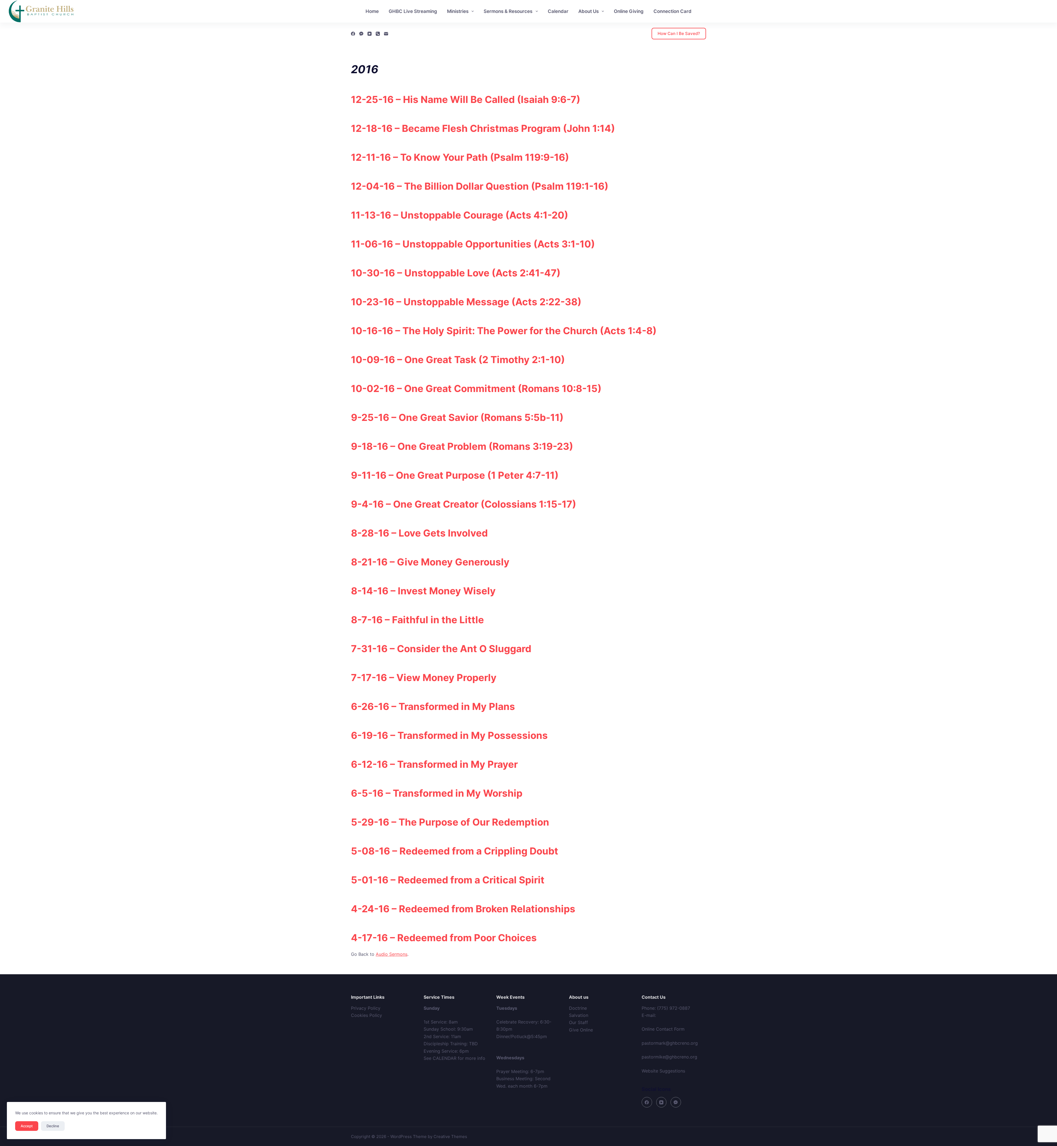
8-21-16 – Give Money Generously (430, 562)
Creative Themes (450, 1136)
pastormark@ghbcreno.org (670, 1043)
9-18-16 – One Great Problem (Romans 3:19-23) (462, 446)
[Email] (386, 34)
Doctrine (578, 1008)
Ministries (457, 11)
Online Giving (629, 11)
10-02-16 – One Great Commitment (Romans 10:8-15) (476, 388)
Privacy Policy (365, 1008)
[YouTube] (369, 34)
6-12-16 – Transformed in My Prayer (434, 764)
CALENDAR (444, 1058)
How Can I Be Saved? (679, 33)
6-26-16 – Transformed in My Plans (433, 706)
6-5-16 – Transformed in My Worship (436, 793)
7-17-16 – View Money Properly (424, 677)
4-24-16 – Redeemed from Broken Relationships (463, 908)
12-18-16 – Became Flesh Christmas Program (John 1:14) (483, 128)
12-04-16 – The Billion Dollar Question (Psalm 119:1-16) (479, 186)
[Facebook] (353, 34)
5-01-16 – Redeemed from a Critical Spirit (447, 880)
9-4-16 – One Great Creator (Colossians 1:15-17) (463, 504)
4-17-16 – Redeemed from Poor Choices (444, 937)
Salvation (578, 1015)
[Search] (1046, 11)
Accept (27, 1126)
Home (372, 11)
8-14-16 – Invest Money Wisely (423, 591)
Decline (53, 1126)
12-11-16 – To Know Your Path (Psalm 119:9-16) (460, 157)
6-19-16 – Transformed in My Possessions (449, 735)
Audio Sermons (391, 954)
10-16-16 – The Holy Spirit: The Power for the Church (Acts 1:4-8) (503, 330)
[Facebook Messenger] (361, 34)
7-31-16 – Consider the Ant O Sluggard (441, 648)
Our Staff (578, 1022)
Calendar (558, 11)
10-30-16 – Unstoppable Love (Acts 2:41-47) (455, 273)
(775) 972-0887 (673, 1008)
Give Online (581, 1030)
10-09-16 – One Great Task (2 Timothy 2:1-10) (458, 359)
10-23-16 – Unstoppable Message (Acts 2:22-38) (466, 301)
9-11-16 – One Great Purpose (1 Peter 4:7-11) (455, 475)
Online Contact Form (663, 1029)
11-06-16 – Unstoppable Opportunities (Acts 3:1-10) (473, 244)
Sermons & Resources (508, 11)
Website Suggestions (663, 1071)
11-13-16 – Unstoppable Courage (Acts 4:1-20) (459, 215)
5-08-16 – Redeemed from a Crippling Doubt (454, 851)
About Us (588, 11)
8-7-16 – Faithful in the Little (417, 619)
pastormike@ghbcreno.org (669, 1057)
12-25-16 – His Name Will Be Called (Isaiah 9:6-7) (465, 99)
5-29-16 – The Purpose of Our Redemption (450, 822)
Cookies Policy (366, 1015)
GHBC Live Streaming (413, 11)
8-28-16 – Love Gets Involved (419, 533)
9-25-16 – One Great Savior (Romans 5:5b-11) (457, 417)
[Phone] (378, 34)
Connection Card (672, 11)
